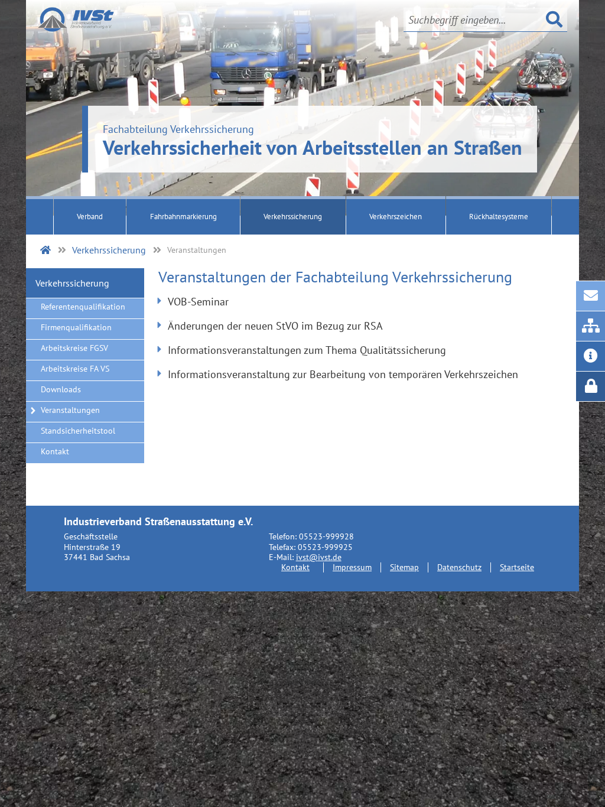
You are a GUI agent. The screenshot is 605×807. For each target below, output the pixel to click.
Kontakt (55, 451)
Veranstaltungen (70, 410)
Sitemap (404, 567)
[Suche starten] (554, 19)
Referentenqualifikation (83, 306)
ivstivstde (318, 557)
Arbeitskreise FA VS (75, 368)
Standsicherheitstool (78, 430)
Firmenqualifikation (76, 327)
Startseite (517, 567)
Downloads (61, 389)
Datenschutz (459, 567)
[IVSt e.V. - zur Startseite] (76, 19)
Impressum (352, 567)
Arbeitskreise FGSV (74, 348)
